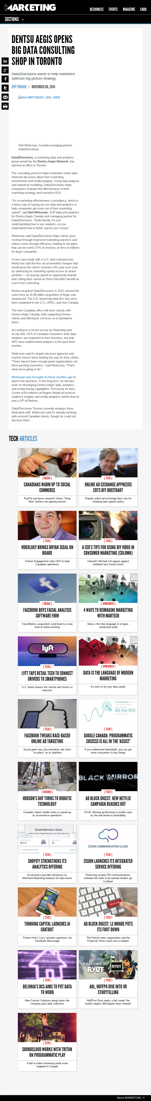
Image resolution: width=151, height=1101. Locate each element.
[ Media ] (47, 478)
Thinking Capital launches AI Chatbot (47, 926)
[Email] (5, 97)
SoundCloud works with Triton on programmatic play (47, 1052)
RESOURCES (97, 9)
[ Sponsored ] (108, 603)
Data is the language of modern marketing (108, 675)
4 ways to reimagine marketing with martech (108, 613)
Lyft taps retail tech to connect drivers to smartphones (47, 676)
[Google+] (5, 70)
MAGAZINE (129, 9)
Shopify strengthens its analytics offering (47, 864)
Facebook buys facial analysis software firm (47, 613)
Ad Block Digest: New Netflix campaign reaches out (108, 801)
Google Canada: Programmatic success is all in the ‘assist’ (108, 738)
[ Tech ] (108, 478)
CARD (143, 9)
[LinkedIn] (5, 61)
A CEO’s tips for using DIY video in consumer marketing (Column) (108, 550)
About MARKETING (129, 1097)
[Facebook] (5, 79)
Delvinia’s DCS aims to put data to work (47, 989)
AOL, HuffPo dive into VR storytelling (108, 989)
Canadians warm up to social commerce (47, 487)
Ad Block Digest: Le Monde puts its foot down (108, 926)
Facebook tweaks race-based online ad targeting (47, 738)
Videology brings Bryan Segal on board (47, 550)
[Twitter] (5, 88)
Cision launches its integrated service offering (108, 864)
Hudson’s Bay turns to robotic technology (47, 801)
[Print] (5, 106)
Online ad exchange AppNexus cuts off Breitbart (108, 487)
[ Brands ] (47, 792)
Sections (12, 19)
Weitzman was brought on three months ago (42, 377)
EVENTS (113, 9)
